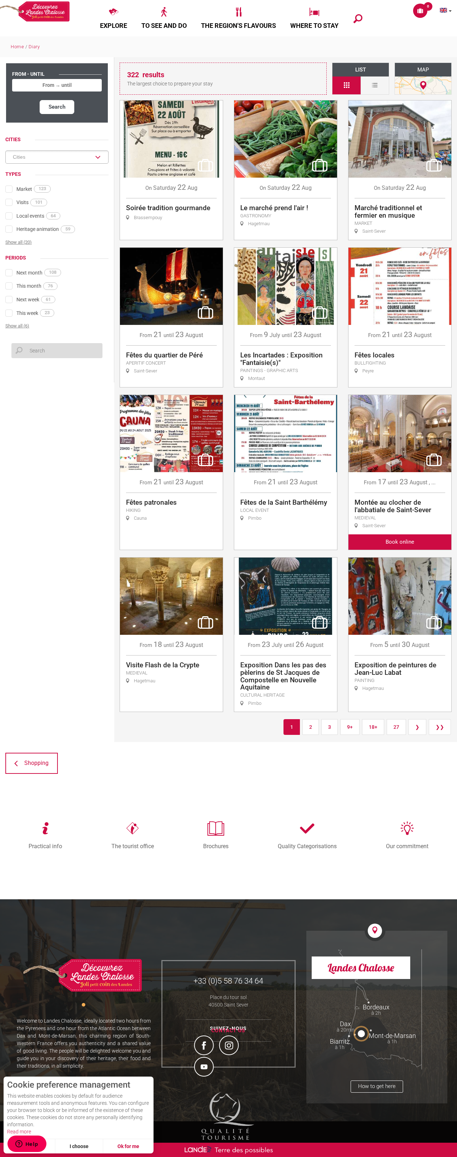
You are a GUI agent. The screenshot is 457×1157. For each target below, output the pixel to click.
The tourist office (132, 846)
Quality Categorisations (307, 846)
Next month (36, 272)
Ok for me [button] (128, 1146)
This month (34, 286)
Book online (400, 542)
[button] (113, 18)
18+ (373, 727)
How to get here (377, 1086)
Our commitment (407, 846)
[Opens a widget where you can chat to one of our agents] (26, 1144)
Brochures (215, 846)
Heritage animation (43, 229)
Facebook (205, 1046)
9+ (350, 727)
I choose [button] (79, 1146)
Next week (33, 299)
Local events (36, 216)
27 (396, 727)
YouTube (205, 1067)
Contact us (228, 1030)
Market (31, 189)
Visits (29, 202)
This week (33, 313)
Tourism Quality (228, 1116)
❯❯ (440, 727)
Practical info (45, 846)
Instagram (230, 1046)
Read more (19, 1131)
